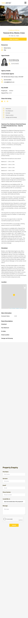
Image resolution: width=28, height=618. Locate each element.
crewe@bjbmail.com (9, 82)
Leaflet (10, 308)
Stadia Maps (13, 308)
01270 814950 (15, 63)
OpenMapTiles (17, 308)
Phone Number (7, 492)
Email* (4, 485)
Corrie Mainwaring (14, 60)
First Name (6, 471)
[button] (14, 15)
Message (5, 505)
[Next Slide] (26, 16)
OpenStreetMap (21, 308)
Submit (14, 525)
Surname (5, 478)
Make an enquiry (14, 39)
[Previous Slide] (1, 16)
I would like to (6, 499)
